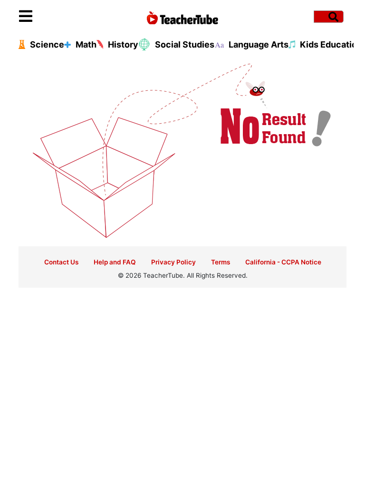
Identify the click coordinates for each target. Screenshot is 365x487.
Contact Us (61, 262)
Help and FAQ (115, 262)
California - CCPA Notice (283, 262)
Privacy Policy (173, 262)
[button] (60, 17)
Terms (220, 262)
